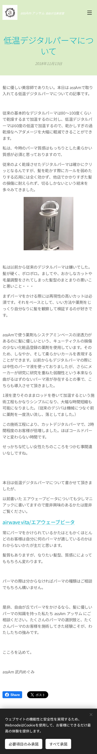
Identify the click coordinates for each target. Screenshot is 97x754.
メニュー (90, 12)
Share (15, 695)
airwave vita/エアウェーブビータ (38, 522)
